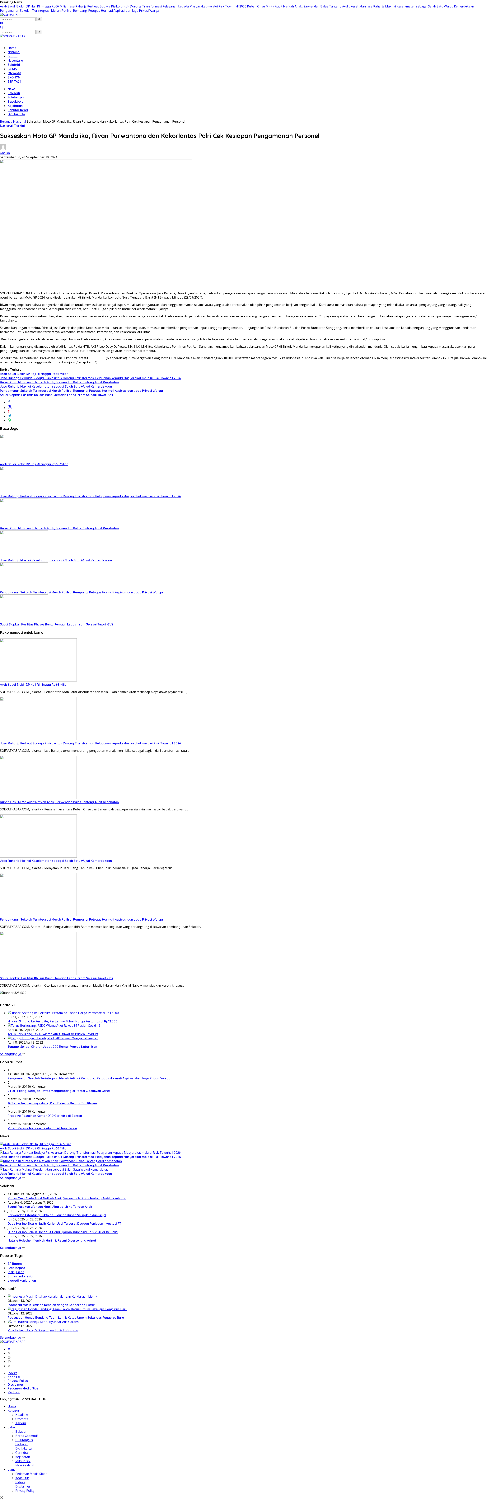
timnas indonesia (20, 1276)
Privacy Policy (18, 1381)
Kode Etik (14, 1377)
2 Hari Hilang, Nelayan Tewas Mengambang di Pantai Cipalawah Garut (59, 1091)
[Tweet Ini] (10, 408)
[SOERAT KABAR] (12, 15)
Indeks (12, 1373)
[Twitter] (9, 1349)
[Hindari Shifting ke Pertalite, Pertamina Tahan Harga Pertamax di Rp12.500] (63, 1013)
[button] (39, 19)
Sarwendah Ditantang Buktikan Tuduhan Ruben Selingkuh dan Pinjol (57, 1215)
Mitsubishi (22, 1461)
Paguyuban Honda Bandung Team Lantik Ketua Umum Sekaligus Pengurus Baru (66, 1317)
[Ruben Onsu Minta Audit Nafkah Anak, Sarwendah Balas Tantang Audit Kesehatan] (24, 524)
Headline (21, 1415)
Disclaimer (15, 1384)
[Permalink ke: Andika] (3, 149)
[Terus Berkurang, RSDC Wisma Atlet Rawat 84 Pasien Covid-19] (54, 1025)
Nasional (14, 52)
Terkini (19, 126)
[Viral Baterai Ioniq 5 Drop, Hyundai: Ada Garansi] (43, 1322)
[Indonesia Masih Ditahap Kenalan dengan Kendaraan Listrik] (52, 1296)
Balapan (21, 1431)
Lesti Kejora (16, 1268)
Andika (5, 153)
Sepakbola (15, 101)
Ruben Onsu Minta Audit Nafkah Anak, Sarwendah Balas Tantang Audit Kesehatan (306, 6)
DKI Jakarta (16, 114)
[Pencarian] (1, 28)
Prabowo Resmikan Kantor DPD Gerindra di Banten (45, 1116)
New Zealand (24, 1465)
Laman (12, 1469)
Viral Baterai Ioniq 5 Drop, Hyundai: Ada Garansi (43, 1330)
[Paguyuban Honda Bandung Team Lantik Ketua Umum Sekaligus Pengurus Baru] (67, 1309)
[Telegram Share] (9, 416)
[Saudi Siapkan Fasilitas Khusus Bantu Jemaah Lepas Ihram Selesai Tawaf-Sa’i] (24, 620)
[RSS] (9, 1366)
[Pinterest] (9, 1353)
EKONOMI (14, 77)
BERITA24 (14, 81)
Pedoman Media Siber (24, 1388)
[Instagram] (9, 1357)
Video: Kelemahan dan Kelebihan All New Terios (42, 1128)
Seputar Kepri (18, 110)
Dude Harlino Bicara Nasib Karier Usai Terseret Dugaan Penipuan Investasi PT (64, 1223)
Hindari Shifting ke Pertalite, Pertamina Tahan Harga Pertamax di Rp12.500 (62, 1021)
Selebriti (14, 65)
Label (12, 1427)
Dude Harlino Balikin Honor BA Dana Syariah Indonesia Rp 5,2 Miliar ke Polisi (63, 1232)
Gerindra (21, 1452)
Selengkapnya (11, 1054)
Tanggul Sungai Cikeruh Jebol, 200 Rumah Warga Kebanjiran (52, 1047)
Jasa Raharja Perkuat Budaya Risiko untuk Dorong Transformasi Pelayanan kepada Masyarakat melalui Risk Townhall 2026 (157, 6)
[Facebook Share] (9, 402)
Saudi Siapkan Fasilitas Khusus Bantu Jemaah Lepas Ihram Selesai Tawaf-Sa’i (56, 395)
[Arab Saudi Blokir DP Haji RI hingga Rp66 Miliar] (24, 460)
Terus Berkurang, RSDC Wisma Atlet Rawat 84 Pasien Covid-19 (53, 1034)
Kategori (14, 1410)
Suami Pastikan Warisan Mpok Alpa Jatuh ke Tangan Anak (50, 1207)
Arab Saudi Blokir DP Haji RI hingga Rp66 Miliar (34, 6)
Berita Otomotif (26, 1436)
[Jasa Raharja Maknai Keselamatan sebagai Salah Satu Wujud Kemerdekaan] (24, 556)
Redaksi (14, 1392)
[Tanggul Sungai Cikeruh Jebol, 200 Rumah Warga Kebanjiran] (53, 1038)
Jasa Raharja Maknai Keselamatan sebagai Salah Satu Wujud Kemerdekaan (420, 6)
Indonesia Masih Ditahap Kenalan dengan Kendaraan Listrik (51, 1305)
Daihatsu (21, 1444)
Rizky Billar (16, 1272)
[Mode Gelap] (1, 23)
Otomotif (14, 73)
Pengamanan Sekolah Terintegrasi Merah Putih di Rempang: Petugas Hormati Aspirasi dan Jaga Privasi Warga (79, 10)
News (12, 89)
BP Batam (15, 1264)
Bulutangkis (16, 97)
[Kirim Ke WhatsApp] (9, 420)
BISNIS (12, 69)
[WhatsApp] (9, 1362)
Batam (12, 56)
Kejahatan (15, 106)
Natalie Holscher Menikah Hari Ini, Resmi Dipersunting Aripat (52, 1240)
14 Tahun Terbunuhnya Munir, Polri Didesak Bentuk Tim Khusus (52, 1103)
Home (12, 48)
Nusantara (15, 60)
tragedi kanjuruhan (22, 1280)
